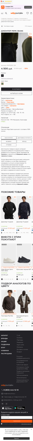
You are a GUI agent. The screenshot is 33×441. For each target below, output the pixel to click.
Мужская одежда (6, 20)
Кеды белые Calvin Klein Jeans (7, 270)
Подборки (5, 344)
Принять (16, 438)
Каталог (4, 335)
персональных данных (26, 423)
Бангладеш (20, 104)
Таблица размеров (7, 78)
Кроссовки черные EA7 (23, 269)
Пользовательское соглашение (22, 361)
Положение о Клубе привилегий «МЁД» (22, 368)
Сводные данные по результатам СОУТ (22, 381)
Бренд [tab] (24, 141)
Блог (3, 347)
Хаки (7, 107)
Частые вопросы (21, 377)
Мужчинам (23, 18)
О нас (18, 335)
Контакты (19, 337)
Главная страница (7, 18)
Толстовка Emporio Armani (22, 316)
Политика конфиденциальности (23, 357)
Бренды (4, 338)
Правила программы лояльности (22, 372)
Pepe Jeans (10, 102)
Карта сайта (20, 345)
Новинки (5, 350)
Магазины (20, 347)
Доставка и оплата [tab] (24, 137)
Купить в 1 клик (16, 93)
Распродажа (6, 353)
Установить (28, 7)
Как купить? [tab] (9, 137)
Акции (3, 341)
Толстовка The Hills (7, 316)
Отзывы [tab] (8, 144)
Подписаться (16, 421)
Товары (16, 18)
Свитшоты (13, 105)
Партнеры (20, 340)
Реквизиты (20, 342)
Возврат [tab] (9, 141)
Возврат (19, 352)
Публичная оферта (22, 365)
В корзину (16, 89)
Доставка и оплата (22, 349)
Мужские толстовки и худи (21, 20)
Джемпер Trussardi (7, 222)
